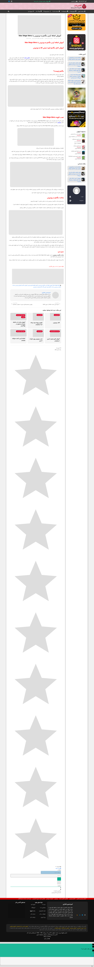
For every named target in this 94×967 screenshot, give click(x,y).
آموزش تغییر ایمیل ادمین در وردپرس (53, 340)
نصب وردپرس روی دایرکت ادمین (36, 340)
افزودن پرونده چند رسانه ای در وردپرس (36, 323)
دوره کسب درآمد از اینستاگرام (24, 899)
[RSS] (77, 915)
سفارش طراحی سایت (63, 899)
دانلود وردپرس (72, 899)
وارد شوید (57, 868)
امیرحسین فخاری (48, 38)
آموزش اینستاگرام (65, 928)
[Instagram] (11, 1)
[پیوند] (78, 6)
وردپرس (34, 287)
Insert (92, 966)
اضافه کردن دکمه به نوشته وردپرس (18, 339)
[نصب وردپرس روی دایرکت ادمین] (36, 333)
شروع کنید (33, 904)
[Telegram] (9, 1)
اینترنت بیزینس (49, 899)
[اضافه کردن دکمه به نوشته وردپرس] (18, 332)
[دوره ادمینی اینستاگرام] (38, 284)
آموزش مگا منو (24, 285)
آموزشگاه (33, 907)
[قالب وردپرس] (53, 317)
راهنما (34, 911)
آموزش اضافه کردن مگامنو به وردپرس (45, 285)
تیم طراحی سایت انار (31, 933)
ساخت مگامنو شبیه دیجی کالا (48, 287)
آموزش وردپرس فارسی (81, 899)
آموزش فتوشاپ (58, 928)
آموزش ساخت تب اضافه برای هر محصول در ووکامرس (19, 324)
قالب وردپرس (56, 323)
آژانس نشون (46, 938)
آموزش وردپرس (18, 285)
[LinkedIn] (80, 915)
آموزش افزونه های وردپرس (37, 38)
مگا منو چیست (39, 287)
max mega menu (56, 285)
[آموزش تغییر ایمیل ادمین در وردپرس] (53, 333)
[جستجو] (8, 11)
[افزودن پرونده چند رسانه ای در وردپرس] (36, 317)
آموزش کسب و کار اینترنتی (22, 926)
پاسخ (92, 956)
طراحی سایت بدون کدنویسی (39, 899)
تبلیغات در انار (42, 914)
